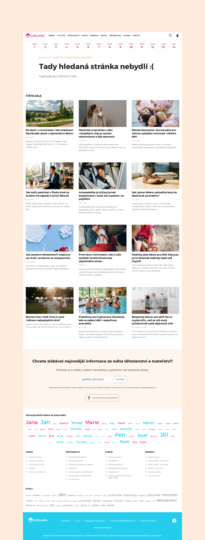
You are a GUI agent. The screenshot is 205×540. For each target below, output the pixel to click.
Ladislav (137, 424)
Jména (52, 35)
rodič (135, 501)
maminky (130, 495)
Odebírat (120, 379)
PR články (30, 137)
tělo (52, 505)
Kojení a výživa (154, 472)
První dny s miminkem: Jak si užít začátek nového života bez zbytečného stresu (100, 258)
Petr (120, 435)
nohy (48, 501)
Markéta (110, 436)
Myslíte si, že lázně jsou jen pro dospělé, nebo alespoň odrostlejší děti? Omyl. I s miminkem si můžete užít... (47, 144)
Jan (45, 422)
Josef (142, 435)
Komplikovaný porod (117, 468)
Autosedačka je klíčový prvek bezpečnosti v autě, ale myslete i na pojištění (101, 196)
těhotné (30, 505)
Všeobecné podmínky (95, 521)
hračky (80, 495)
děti (62, 494)
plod (53, 501)
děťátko (72, 495)
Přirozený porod (115, 464)
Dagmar (167, 429)
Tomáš (77, 423)
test (153, 501)
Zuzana (100, 429)
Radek (107, 429)
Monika (104, 423)
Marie (92, 422)
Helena (106, 442)
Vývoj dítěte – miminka (158, 461)
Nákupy (136, 35)
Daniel (103, 436)
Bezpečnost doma (139, 327)
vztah (76, 505)
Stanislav (160, 429)
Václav (60, 442)
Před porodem (115, 457)
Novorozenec (154, 457)
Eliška (30, 429)
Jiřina (35, 429)
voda (58, 506)
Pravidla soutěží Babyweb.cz (123, 521)
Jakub (60, 436)
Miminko (94, 35)
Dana (94, 429)
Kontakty (65, 521)
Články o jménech (37, 472)
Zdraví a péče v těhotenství (81, 472)
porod (97, 500)
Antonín (99, 442)
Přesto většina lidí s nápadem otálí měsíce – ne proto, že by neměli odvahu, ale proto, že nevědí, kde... (48, 206)
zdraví (96, 505)
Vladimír (70, 442)
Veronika (153, 436)
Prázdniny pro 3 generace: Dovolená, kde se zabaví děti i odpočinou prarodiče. (102, 320)
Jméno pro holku (36, 464)
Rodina (126, 35)
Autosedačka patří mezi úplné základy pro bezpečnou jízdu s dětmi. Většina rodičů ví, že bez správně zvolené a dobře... (101, 210)
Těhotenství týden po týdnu (81, 464)
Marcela (144, 429)
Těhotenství (73, 35)
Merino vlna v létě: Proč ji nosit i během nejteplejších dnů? (45, 318)
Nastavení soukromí (103, 527)
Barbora (58, 429)
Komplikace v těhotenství (80, 476)
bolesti (36, 495)
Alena (176, 423)
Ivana (54, 424)
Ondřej (92, 442)
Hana (121, 423)
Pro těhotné (74, 479)
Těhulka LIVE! (42, 506)
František (81, 442)
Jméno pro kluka (36, 461)
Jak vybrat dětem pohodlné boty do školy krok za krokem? (154, 194)
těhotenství (166, 500)
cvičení (54, 495)
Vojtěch (97, 436)
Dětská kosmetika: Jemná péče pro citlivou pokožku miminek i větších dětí (154, 133)
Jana (32, 422)
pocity (59, 501)
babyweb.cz (45, 57)
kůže (105, 495)
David (160, 423)
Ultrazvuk (73, 468)
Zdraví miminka (155, 468)
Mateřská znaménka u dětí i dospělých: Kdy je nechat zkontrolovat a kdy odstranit (96, 133)
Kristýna (65, 429)
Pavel (125, 441)
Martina (42, 429)
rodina (128, 501)
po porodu (84, 500)
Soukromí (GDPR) (148, 521)
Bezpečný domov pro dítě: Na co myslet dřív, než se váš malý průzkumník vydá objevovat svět (152, 320)
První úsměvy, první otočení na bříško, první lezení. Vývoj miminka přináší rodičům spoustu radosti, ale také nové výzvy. (155, 334)
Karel (77, 436)
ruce (141, 501)
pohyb (66, 501)
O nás (77, 521)
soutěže (148, 501)
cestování (46, 495)
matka (141, 495)
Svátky (32, 468)
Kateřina (63, 423)
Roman (114, 442)
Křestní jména (35, 457)
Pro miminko (154, 476)
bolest (28, 495)
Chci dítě (61, 35)
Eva (51, 436)
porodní (119, 500)
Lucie (87, 429)
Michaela (152, 429)
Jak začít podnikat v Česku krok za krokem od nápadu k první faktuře (47, 194)
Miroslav (76, 429)
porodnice (107, 501)
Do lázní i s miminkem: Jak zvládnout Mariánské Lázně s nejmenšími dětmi (49, 131)
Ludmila (131, 436)
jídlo (91, 495)
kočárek (97, 495)
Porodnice (113, 461)
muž (36, 501)
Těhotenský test (76, 461)
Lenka (32, 436)
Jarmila (137, 429)
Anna (143, 442)
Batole (104, 35)
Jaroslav (126, 429)
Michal (42, 436)
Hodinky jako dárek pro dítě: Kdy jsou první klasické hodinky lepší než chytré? (155, 258)
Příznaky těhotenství (78, 457)
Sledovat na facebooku (105, 398)
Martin (149, 423)
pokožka (73, 501)
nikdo (41, 501)
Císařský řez (113, 472)
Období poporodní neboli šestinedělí (120, 477)
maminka (115, 495)
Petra (50, 429)
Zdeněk (87, 436)
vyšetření (67, 505)
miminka (153, 495)
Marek (174, 429)
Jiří (164, 434)
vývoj (83, 505)
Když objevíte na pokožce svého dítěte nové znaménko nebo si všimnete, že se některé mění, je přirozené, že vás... (102, 147)
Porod (85, 35)
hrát (86, 496)
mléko (29, 501)
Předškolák (115, 35)
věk (89, 506)
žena (110, 505)
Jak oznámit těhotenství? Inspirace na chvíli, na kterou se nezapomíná (48, 256)
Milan (112, 423)
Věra (134, 442)
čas (103, 505)
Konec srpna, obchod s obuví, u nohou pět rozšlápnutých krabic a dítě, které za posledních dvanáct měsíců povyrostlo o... (153, 206)
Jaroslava (69, 436)
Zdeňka (130, 424)
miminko (169, 495)
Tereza (168, 424)
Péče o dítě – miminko (158, 464)
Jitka (172, 436)
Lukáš (114, 429)
